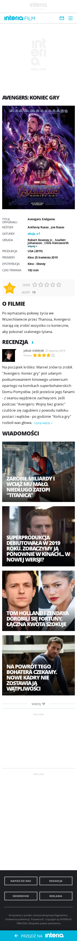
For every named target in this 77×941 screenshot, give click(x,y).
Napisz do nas (20, 881)
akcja (31, 234)
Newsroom (21, 896)
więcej (31, 246)
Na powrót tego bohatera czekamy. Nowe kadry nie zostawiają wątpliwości (31, 677)
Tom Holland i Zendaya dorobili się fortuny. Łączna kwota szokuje (37, 618)
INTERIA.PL (66, 919)
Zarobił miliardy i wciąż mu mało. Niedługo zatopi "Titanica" (30, 487)
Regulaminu (61, 915)
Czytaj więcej (42, 423)
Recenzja (15, 342)
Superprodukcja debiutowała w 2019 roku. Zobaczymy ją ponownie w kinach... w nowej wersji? (38, 548)
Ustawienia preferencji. (17, 919)
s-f (38, 234)
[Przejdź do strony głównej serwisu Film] (30, 19)
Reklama (55, 896)
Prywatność (37, 919)
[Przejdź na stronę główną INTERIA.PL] (14, 18)
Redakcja (55, 881)
